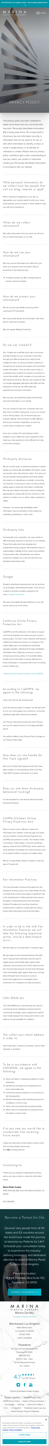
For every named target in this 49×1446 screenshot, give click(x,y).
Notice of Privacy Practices (33, 1401)
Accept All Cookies (24, 1441)
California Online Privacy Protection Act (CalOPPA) (23, 673)
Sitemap (21, 1404)
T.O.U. (5, 1408)
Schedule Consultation (23, 1292)
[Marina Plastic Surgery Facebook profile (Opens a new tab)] (24, 1385)
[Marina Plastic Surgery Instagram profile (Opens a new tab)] (18, 1385)
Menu (43, 13)
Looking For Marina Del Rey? (24, 1316)
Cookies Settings (24, 1435)
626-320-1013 (24, 1355)
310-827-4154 (24, 1334)
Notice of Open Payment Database (25, 1411)
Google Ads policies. (16, 594)
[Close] (46, 1419)
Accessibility (9, 1404)
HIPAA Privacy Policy (11, 1401)
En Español (16, 1408)
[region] (24, 1431)
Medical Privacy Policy (33, 1397)
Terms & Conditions (35, 1404)
